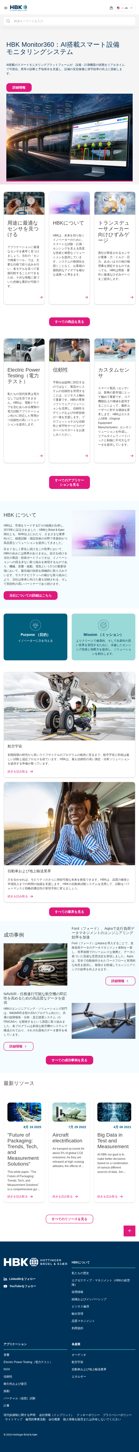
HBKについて (81, 1262)
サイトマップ (13, 1419)
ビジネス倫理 (80, 1306)
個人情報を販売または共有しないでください (92, 1419)
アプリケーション (15, 1344)
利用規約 (77, 1328)
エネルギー (79, 1376)
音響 (6, 1354)
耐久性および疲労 (15, 1383)
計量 (6, 1405)
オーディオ (79, 1354)
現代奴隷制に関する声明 (19, 1414)
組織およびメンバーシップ (89, 1299)
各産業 (76, 1344)
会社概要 (54, 1419)
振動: (7, 1391)
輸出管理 (77, 1313)
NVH (7, 1369)
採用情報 (77, 1291)
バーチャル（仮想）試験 (19, 1398)
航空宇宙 (77, 1362)
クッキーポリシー (88, 1414)
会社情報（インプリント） (56, 1414)
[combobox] (69, 21)
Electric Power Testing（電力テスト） (28, 1362)
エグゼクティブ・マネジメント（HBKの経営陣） (101, 1282)
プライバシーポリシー (117, 1414)
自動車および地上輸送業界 (89, 1369)
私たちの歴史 (80, 1273)
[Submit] (8, 21)
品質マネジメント (83, 1320)
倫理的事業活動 (35, 1419)
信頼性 (8, 1376)
